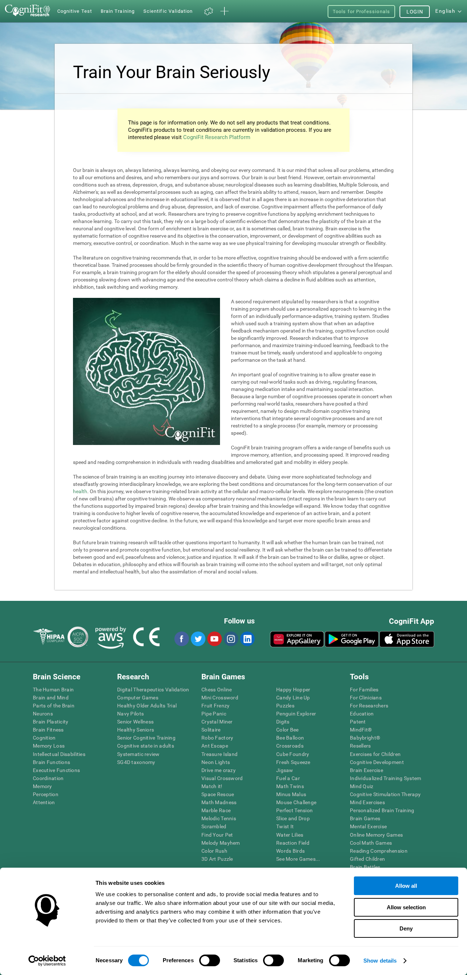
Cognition (44, 738)
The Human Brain (53, 689)
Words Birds (290, 851)
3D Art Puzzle (217, 859)
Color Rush (214, 851)
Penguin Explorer (296, 714)
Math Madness (218, 802)
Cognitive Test (74, 11)
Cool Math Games (371, 843)
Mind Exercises (367, 802)
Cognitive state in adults (145, 746)
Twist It (285, 826)
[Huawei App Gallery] (297, 639)
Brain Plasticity (50, 722)
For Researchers (369, 706)
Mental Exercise (368, 826)
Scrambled (214, 826)
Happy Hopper (293, 689)
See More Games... (298, 859)
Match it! (212, 786)
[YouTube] (214, 639)
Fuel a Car (288, 778)
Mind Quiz (362, 786)
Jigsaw (284, 770)
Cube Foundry (292, 754)
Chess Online (216, 689)
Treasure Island (219, 754)
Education (362, 714)
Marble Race (216, 810)
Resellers (360, 746)
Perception (45, 794)
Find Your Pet (217, 835)
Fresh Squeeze (293, 762)
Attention (44, 802)
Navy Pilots (130, 714)
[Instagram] (230, 639)
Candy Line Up (293, 697)
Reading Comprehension (379, 851)
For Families (364, 689)
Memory (42, 786)
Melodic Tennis (218, 818)
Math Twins (290, 786)
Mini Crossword (219, 697)
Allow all (406, 886)
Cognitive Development (377, 762)
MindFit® (361, 730)
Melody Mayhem (220, 843)
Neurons (43, 714)
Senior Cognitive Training (146, 738)
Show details (380, 960)
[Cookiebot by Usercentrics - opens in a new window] (47, 960)
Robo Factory (217, 738)
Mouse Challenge (296, 802)
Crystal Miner (217, 722)
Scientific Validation (168, 11)
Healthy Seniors (135, 730)
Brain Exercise (366, 770)
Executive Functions (56, 770)
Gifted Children (367, 859)
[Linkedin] (247, 639)
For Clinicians (366, 697)
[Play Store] (352, 639)
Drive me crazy (218, 770)
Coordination (48, 778)
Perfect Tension (294, 810)
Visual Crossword (222, 778)
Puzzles (285, 706)
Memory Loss (49, 746)
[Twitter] (197, 639)
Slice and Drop (293, 818)
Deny (406, 928)
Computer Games (137, 697)
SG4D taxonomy (136, 762)
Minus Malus (291, 794)
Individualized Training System (385, 778)
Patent (358, 722)
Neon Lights (215, 762)
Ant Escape (214, 746)
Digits (283, 722)
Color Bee (287, 730)
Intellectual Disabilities (59, 754)
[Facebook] (181, 639)
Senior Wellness (135, 722)
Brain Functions (51, 762)
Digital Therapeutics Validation (153, 689)
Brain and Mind (51, 697)
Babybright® (365, 738)
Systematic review (138, 754)
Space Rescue (217, 794)
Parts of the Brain (53, 706)
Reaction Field (292, 843)
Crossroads (290, 746)
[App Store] (406, 639)
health (80, 491)
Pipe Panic (213, 714)
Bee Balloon (290, 738)
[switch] (209, 960)
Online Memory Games (376, 835)
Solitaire (211, 730)
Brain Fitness (48, 730)
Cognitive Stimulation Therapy (385, 794)
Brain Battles (365, 867)
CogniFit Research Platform (216, 137)
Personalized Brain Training (382, 810)
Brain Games (365, 818)
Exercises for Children (375, 754)
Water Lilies (289, 835)
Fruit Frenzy (215, 706)
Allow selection (406, 907)
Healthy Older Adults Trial (147, 706)
